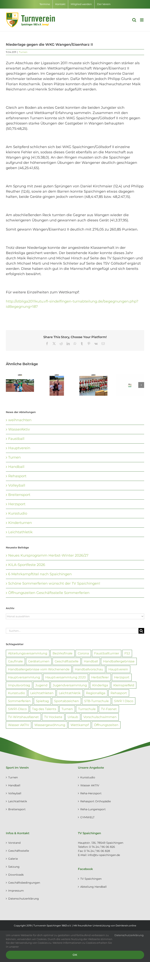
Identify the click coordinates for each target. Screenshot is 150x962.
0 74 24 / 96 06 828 (97, 851)
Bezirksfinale (62, 653)
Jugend (41, 685)
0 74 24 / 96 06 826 (102, 847)
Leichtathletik (20, 532)
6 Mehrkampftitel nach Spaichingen (40, 574)
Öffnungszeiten (106, 725)
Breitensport (19, 495)
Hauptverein (19, 448)
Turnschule (87, 709)
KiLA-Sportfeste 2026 (26, 565)
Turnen (23, 52)
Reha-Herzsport (91, 793)
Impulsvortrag (19, 685)
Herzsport (16, 504)
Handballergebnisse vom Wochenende (39, 669)
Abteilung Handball (93, 886)
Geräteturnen (38, 661)
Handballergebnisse (119, 661)
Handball (16, 467)
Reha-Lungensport (93, 809)
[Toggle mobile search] (134, 20)
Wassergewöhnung (49, 725)
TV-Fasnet (109, 709)
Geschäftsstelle (67, 661)
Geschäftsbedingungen (24, 882)
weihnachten (19, 420)
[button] (9, 385)
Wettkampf (80, 725)
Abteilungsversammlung (27, 653)
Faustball (16, 439)
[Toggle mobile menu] (142, 20)
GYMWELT (87, 817)
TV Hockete (53, 717)
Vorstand (14, 842)
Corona (83, 653)
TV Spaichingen (91, 878)
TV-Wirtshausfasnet (23, 717)
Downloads (16, 874)
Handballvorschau (89, 669)
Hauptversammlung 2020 (65, 677)
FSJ (127, 653)
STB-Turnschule (96, 701)
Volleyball (16, 485)
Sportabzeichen (66, 701)
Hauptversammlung (24, 677)
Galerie (13, 858)
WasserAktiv (19, 429)
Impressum (16, 890)
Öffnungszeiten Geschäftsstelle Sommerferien (48, 593)
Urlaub (73, 717)
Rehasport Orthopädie (95, 801)
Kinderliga (100, 685)
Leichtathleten (42, 693)
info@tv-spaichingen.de (104, 855)
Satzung (14, 866)
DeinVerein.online (126, 925)
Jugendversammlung (70, 685)
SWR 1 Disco (123, 701)
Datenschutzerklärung (23, 898)
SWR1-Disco (17, 709)
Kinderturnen (20, 523)
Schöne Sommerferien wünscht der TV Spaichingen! (54, 583)
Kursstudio (17, 513)
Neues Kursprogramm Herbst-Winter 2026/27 (48, 555)
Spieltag (42, 701)
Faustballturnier (106, 653)
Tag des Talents (44, 709)
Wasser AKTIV (18, 725)
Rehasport (17, 476)
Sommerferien (19, 701)
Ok (75, 955)
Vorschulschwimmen (100, 717)
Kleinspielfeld (123, 685)
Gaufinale (15, 661)
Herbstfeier (100, 677)
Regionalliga (95, 693)
